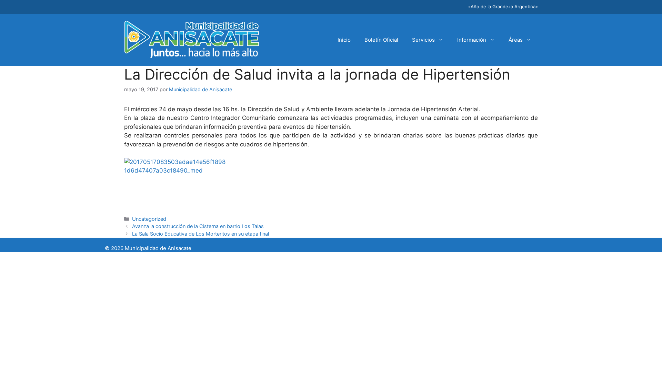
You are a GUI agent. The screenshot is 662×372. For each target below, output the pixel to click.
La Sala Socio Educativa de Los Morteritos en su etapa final (200, 234)
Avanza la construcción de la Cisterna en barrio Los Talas (198, 226)
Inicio (344, 40)
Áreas (516, 40)
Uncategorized (149, 219)
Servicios (423, 40)
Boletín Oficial (381, 40)
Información (471, 40)
